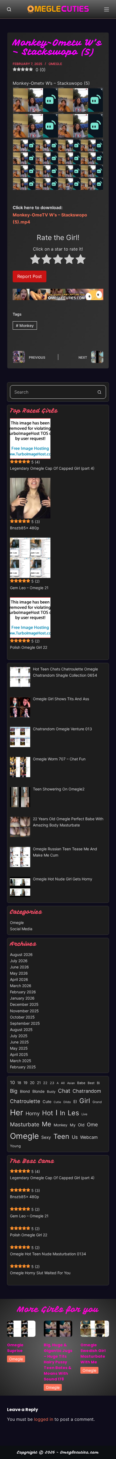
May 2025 (19, 1048)
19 (25, 1082)
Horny (33, 1113)
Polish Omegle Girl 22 (28, 647)
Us (75, 1137)
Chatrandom (87, 1091)
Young (15, 1146)
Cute (47, 1101)
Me (46, 1124)
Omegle (55, 64)
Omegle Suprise (15, 1347)
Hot (47, 1113)
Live (84, 1114)
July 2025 (19, 1035)
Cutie (57, 1102)
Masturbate (24, 1124)
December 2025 (24, 1004)
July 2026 (19, 960)
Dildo (67, 1102)
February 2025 (23, 1067)
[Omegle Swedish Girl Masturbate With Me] (94, 1329)
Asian (71, 1083)
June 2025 (19, 1042)
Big (14, 1091)
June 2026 (19, 967)
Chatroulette (25, 1101)
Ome (92, 1124)
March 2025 (20, 1060)
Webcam (89, 1137)
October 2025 (22, 1017)
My (73, 1125)
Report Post (29, 276)
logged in (43, 1419)
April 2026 (19, 979)
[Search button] (99, 391)
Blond (25, 1091)
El (75, 1101)
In (62, 1113)
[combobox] (51, 392)
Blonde (38, 1091)
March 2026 (20, 985)
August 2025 (21, 1029)
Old (81, 1125)
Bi (98, 1083)
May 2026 (19, 973)
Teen (61, 1136)
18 (19, 1083)
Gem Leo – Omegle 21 (29, 587)
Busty (51, 1092)
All (63, 1083)
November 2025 (24, 1011)
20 (32, 1082)
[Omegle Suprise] (21, 1329)
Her (16, 1112)
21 (39, 1083)
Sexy (46, 1137)
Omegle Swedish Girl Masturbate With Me (92, 1353)
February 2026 (23, 992)
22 (45, 1083)
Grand (97, 1102)
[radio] (35, 260)
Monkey (25, 325)
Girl (84, 1101)
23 (52, 1083)
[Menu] (106, 9)
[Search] (9, 9)
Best (91, 1083)
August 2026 (21, 954)
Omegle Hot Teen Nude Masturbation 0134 (48, 1254)
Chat (64, 1090)
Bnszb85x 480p (24, 528)
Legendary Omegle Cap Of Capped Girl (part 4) (52, 468)
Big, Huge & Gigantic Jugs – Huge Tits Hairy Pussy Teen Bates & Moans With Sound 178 (58, 1362)
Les (73, 1113)
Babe (81, 1083)
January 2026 (22, 998)
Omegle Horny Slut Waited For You (40, 1272)
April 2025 (19, 1054)
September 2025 (25, 1023)
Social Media (21, 928)
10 (12, 1082)
